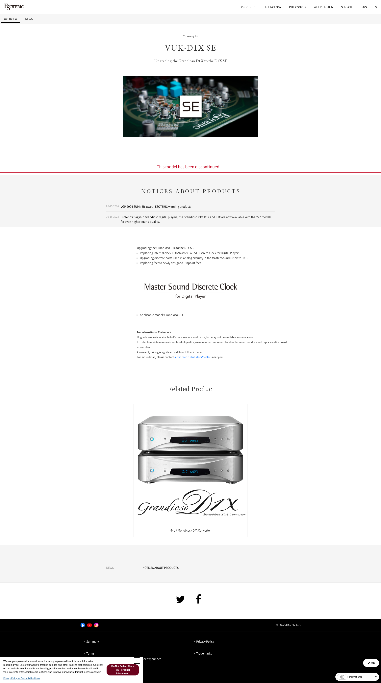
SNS (364, 7)
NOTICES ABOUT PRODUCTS (160, 567)
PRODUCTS (248, 7)
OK (372, 663)
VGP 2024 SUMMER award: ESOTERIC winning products (156, 206)
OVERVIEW (10, 19)
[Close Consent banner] (137, 661)
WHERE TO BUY (323, 7)
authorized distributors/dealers (193, 357)
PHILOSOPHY (297, 7)
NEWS (29, 19)
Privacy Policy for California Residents (21, 678)
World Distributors (290, 625)
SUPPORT (347, 7)
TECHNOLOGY (272, 7)
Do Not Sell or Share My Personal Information (122, 670)
